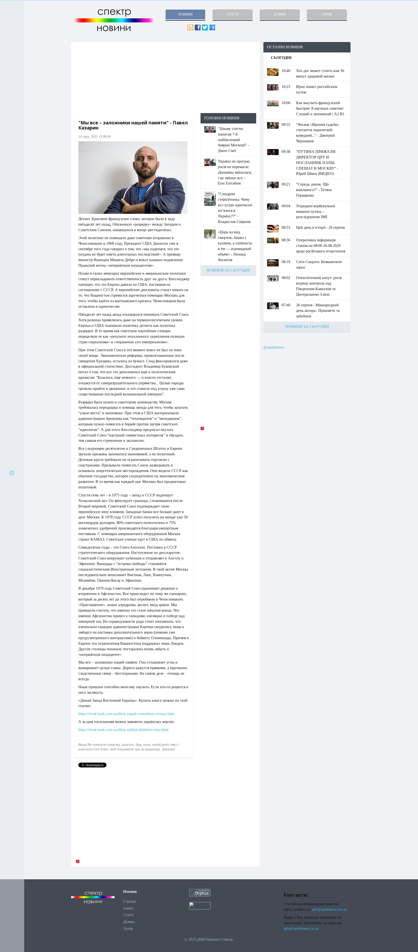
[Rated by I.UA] (199, 905)
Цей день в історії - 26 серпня (320, 227)
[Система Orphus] (199, 892)
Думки (128, 922)
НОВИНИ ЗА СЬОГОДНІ (228, 270)
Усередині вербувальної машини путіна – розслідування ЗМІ (315, 211)
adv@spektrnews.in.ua (329, 909)
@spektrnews (273, 347)
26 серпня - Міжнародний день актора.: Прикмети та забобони (318, 310)
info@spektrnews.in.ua (301, 928)
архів (327, 14)
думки (280, 14)
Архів (128, 928)
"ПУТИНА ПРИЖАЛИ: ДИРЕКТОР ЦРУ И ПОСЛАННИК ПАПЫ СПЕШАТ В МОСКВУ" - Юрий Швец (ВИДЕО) (317, 163)
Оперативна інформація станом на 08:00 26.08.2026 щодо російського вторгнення (320, 245)
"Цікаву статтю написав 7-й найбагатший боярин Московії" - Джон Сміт (233, 140)
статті (233, 14)
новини (185, 14)
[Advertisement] (165, 77)
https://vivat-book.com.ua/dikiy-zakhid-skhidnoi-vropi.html (123, 730)
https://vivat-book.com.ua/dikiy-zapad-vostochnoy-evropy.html (126, 714)
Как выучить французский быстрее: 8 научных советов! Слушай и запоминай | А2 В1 (320, 108)
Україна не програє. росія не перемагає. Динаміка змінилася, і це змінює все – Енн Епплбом (235, 172)
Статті (128, 915)
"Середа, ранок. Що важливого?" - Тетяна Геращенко (314, 189)
